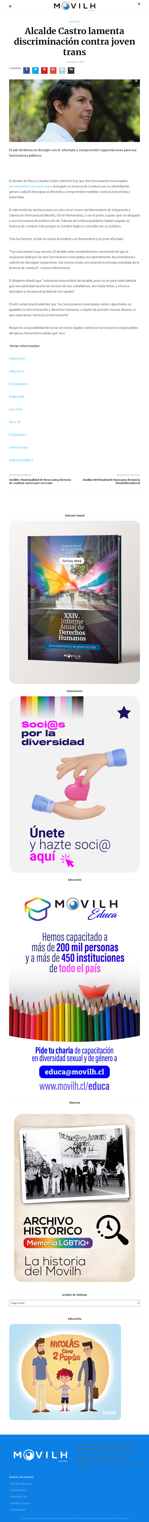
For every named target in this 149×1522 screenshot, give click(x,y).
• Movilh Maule (17, 1490)
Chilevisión (17, 358)
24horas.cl (16, 371)
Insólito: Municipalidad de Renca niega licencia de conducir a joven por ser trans (40, 481)
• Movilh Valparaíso (20, 1483)
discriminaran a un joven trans (31, 186)
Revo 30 (15, 422)
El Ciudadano (18, 384)
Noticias (74, 22)
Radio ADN (16, 397)
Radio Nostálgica (21, 460)
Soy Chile (16, 409)
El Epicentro (17, 435)
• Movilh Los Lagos (20, 1503)
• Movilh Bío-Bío (18, 1496)
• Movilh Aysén (17, 1509)
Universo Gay (18, 447)
